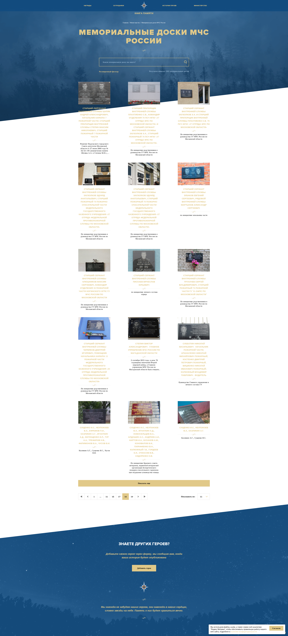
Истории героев (169, 6)
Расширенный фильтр (108, 71)
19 (132, 496)
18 (125, 496)
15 (107, 496)
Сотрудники (118, 6)
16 (113, 496)
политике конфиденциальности (244, 631)
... (100, 496)
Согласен (276, 628)
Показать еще (144, 483)
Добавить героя (144, 568)
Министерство (135, 23)
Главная (125, 23)
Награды (87, 6)
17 (119, 496)
